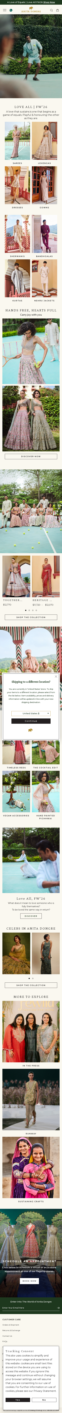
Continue (31, 721)
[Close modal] (56, 677)
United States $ (31, 713)
